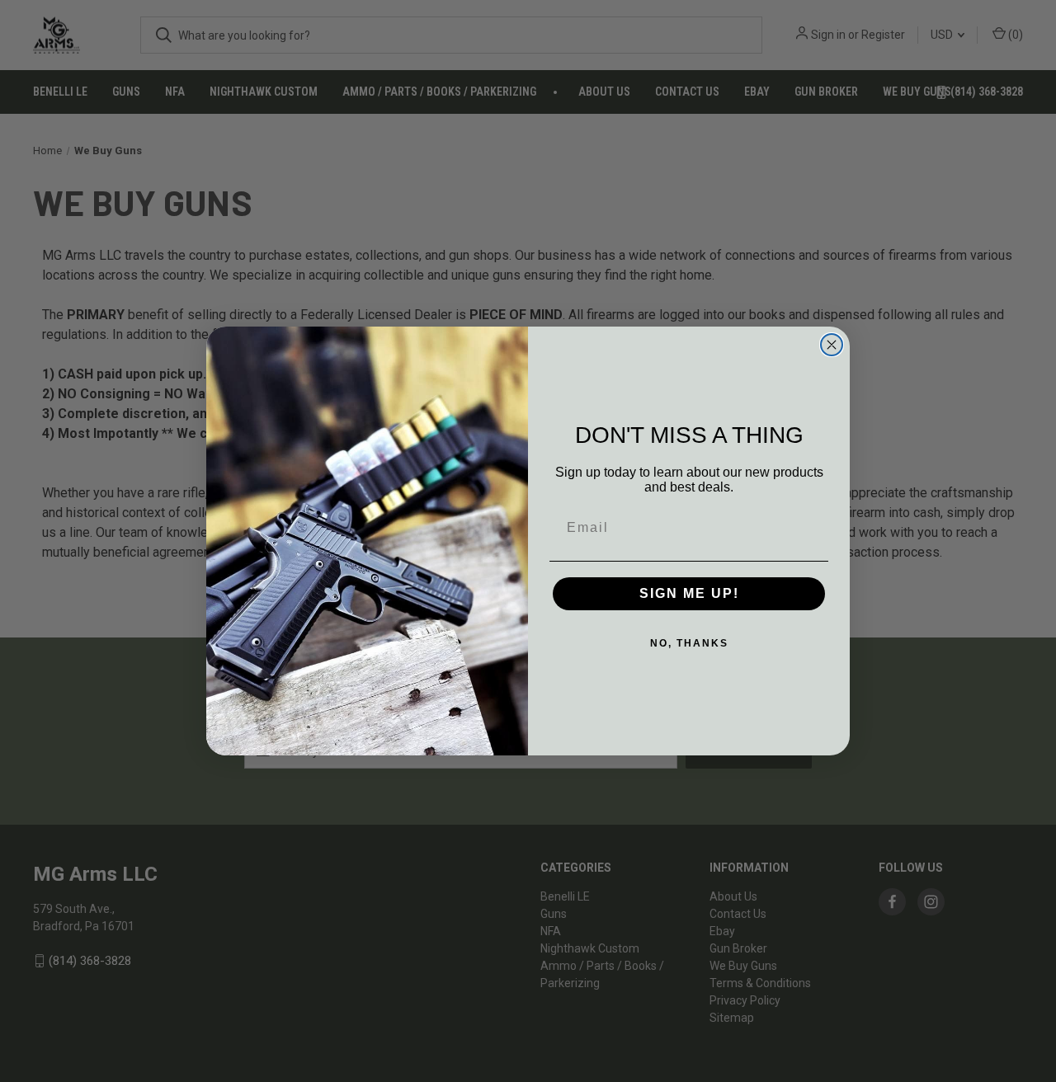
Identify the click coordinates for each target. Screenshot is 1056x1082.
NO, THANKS (689, 643)
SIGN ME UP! (689, 593)
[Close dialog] (832, 345)
